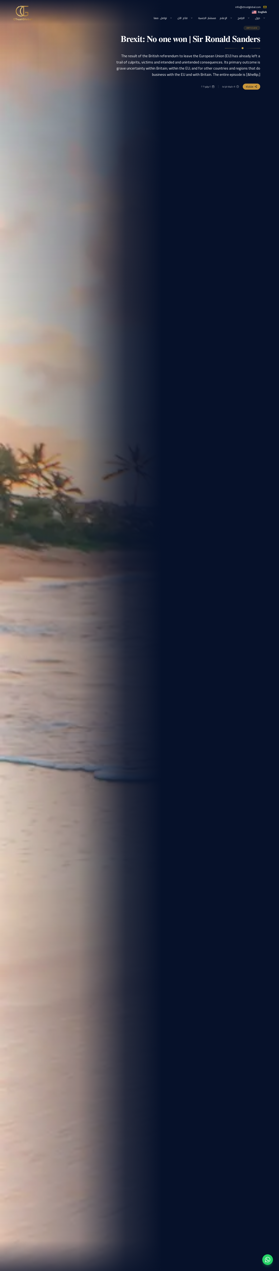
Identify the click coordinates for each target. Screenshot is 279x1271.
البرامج (241, 18)
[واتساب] (267, 1259)
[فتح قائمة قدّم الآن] (191, 18)
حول (257, 18)
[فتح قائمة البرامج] (248, 18)
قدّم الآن (182, 18)
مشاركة (249, 86)
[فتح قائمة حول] (264, 18)
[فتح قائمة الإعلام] (231, 18)
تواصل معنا (160, 18)
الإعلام (223, 18)
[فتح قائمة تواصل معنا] (171, 18)
